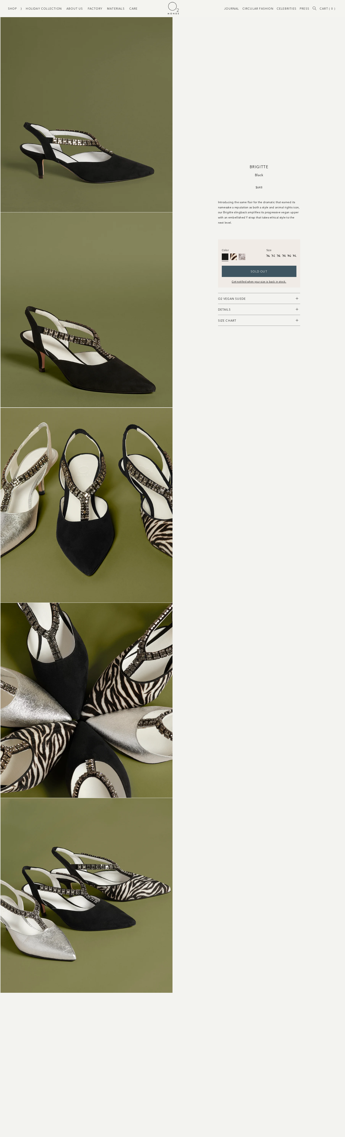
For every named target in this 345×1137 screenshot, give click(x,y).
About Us (74, 8)
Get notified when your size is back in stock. (259, 281)
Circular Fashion (257, 8)
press (304, 8)
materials (116, 8)
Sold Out (259, 271)
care (133, 8)
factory (95, 8)
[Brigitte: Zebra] (233, 256)
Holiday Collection (44, 8)
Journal (231, 8)
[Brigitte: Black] (225, 256)
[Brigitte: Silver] (242, 256)
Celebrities (286, 8)
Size (268, 250)
